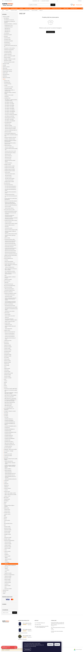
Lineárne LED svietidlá (8, 455)
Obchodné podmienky (45, 0)
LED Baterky (5, 76)
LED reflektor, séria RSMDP (9, 103)
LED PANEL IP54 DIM (8, 430)
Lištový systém (7, 359)
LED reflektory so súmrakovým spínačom (9, 22)
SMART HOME (5, 73)
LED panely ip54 (7, 42)
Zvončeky (6, 260)
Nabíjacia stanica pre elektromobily (11, 255)
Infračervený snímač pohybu (10, 173)
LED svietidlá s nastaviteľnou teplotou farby (11, 135)
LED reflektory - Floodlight (8, 451)
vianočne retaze (7, 511)
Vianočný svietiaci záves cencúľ (10, 151)
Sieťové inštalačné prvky (8, 258)
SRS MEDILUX (6, 500)
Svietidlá (4, 65)
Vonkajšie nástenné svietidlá (9, 166)
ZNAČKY (4, 79)
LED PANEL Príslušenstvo (9, 419)
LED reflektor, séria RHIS (9, 102)
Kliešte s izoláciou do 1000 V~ (10, 321)
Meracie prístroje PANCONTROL (9, 285)
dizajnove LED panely (7, 54)
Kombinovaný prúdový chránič (10, 263)
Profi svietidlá (6, 365)
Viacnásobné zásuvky (8, 228)
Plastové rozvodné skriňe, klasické (11, 201)
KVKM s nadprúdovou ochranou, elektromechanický (10, 273)
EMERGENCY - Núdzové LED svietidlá (10, 449)
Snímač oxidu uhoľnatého (9, 261)
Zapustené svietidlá (7, 529)
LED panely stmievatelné (8, 41)
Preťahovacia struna (8, 324)
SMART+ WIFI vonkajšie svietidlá (10, 493)
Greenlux (5, 517)
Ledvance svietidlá (6, 16)
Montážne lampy (8, 124)
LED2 (5, 525)
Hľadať (52, 4)
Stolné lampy (6, 370)
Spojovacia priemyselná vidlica (10, 243)
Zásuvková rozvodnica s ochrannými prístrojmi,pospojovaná (11, 218)
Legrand (5, 382)
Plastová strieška (8, 206)
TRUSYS (5, 482)
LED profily (6, 567)
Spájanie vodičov (7, 330)
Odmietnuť (50, 644)
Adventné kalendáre (8, 163)
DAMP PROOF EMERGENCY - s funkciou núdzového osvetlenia (11, 393)
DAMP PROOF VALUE (8, 405)
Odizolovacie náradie (8, 296)
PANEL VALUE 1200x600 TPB (9, 443)
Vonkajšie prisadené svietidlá (10, 170)
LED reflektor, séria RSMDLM (9, 110)
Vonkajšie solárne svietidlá (9, 181)
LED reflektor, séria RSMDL (9, 106)
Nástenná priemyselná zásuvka (10, 252)
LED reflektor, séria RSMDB (9, 105)
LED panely (6, 36)
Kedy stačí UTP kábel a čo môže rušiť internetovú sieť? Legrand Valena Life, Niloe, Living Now (57, 623)
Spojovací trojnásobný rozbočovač (11, 253)
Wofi (5, 522)
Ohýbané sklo (6, 363)
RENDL (5, 384)
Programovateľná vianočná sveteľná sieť (11, 149)
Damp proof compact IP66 (9, 396)
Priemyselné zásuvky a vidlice (9, 209)
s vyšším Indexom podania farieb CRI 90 (10, 46)
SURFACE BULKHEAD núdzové (10, 475)
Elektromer (6, 282)
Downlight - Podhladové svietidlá (9, 59)
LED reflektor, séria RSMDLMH (10, 120)
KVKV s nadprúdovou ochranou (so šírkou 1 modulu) (11, 269)
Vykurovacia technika (6, 77)
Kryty (6, 571)
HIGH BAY (5, 452)
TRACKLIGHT (6, 480)
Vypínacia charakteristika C (9, 267)
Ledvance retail (6, 80)
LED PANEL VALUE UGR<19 (9, 441)
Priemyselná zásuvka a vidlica (10, 239)
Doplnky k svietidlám (7, 377)
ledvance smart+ (7, 491)
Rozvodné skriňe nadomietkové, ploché (10, 190)
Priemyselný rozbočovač (9, 246)
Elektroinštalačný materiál (7, 69)
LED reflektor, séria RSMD (9, 119)
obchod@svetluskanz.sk (40, 622)
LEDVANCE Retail (5, 590)
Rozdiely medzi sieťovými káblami (57, 631)
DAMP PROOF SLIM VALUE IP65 (10, 402)
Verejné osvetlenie (7, 57)
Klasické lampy (6, 353)
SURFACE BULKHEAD (8, 470)
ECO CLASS (6, 412)
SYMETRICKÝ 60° (7, 30)
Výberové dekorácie (8, 155)
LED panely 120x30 (7, 39)
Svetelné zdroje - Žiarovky (7, 71)
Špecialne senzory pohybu (9, 178)
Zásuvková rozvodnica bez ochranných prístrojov (9, 216)
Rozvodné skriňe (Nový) (9, 184)
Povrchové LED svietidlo (9, 87)
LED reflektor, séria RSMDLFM (10, 111)
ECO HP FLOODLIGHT (7, 447)
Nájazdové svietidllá (8, 125)
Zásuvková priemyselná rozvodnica (11, 211)
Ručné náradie (7, 312)
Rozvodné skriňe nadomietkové (10, 187)
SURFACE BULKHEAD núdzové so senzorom (10, 477)
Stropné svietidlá (7, 371)
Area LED (6, 490)
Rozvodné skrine (7, 183)
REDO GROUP (6, 497)
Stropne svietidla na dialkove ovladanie (9, 506)
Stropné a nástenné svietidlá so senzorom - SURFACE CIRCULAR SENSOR (10, 466)
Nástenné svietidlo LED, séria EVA (10, 137)
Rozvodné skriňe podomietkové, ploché (10, 192)
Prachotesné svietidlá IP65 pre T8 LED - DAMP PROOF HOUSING (10, 400)
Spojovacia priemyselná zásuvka (10, 245)
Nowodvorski (6, 342)
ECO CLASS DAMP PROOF (9, 407)
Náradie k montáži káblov (9, 304)
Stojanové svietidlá (8, 543)
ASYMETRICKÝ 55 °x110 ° (9, 25)
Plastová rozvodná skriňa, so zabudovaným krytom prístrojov (10, 203)
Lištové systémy (7, 520)
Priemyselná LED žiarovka (8, 284)
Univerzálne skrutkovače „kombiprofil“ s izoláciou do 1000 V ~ (11, 319)
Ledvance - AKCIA (7, 496)
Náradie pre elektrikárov (8, 291)
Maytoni (5, 518)
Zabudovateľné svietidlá (8, 373)
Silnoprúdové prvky (7, 256)
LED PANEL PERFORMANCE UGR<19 (10, 426)
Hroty (5, 587)
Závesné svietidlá (7, 376)
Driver (6, 549)
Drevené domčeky (8, 158)
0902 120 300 (38, 624)
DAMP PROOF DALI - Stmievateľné (10, 398)
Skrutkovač (7, 317)
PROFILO (6, 568)
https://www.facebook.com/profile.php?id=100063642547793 (42, 627)
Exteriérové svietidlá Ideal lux (9, 574)
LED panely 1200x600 (7, 51)
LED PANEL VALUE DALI (8, 446)
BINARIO (6, 557)
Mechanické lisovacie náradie (10, 305)
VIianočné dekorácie (8, 145)
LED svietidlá (6, 357)
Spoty (5, 367)
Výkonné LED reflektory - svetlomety (10, 23)
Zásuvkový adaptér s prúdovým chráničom (10, 277)
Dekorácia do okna (8, 157)
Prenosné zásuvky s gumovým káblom (10, 236)
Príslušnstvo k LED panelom (9, 49)
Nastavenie (27, 649)
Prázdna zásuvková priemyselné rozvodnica (10, 213)
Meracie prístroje (7, 281)
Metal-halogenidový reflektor (10, 117)
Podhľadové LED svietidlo (9, 95)
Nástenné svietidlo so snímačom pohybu (10, 93)
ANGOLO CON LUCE (8, 559)
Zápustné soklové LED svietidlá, (10, 127)
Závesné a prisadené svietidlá (9, 62)
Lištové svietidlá (7, 532)
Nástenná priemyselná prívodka (10, 250)
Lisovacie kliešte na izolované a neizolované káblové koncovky (10, 302)
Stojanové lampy (7, 368)
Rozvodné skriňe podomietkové (10, 186)
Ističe (5, 275)
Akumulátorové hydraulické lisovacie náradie (11, 309)
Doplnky (6, 560)
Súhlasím (57, 644)
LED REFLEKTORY (7, 98)
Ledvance (5, 387)
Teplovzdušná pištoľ (8, 328)
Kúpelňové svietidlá (8, 573)
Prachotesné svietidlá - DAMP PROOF (10, 388)
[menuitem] (5, 8)
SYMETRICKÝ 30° (7, 28)
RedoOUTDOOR (7, 499)
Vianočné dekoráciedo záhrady (10, 152)
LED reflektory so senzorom (9, 19)
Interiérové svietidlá (7, 349)
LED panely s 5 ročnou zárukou (9, 48)
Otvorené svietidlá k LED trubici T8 (11, 130)
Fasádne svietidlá (7, 348)
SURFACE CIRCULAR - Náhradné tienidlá (10, 463)
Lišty (5, 536)
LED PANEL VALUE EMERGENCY (10, 438)
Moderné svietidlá (7, 360)
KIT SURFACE (7, 570)
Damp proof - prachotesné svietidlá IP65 (11, 391)
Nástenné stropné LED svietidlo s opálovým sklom (10, 143)
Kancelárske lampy (7, 351)
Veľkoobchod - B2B (36, 0)
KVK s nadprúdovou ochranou (10, 271)
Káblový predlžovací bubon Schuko (11, 233)
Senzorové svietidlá (8, 588)
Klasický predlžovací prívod (9, 225)
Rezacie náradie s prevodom (10, 316)
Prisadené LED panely (8, 52)
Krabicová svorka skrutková (9, 334)
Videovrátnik (5, 68)
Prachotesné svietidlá (8, 34)
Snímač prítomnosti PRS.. (9, 180)
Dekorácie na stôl (8, 154)
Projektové (6, 554)
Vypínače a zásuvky (6, 66)
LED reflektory (6, 18)
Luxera (5, 379)
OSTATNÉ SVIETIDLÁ (8, 122)
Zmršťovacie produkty (8, 287)
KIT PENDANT (7, 562)
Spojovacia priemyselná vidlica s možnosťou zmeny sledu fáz (10, 241)
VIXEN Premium (6, 508)
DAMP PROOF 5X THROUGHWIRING (10, 395)
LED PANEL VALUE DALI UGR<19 (10, 444)
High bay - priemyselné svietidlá (9, 55)
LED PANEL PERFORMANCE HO (10, 429)
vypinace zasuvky (7, 514)
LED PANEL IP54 (7, 427)
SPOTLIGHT (6, 457)
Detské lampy (6, 343)
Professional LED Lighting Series (10, 133)
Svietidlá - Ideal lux (7, 539)
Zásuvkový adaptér (8, 222)
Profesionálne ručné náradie (10, 295)
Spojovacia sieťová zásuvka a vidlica (11, 229)
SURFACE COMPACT (8, 468)
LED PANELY (6, 415)
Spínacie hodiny (7, 237)
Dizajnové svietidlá (7, 345)
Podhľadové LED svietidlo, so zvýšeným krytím (10, 90)
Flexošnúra (7, 226)
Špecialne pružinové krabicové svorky (10, 338)
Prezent (5, 385)
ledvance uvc (6, 485)
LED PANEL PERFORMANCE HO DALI (10, 432)
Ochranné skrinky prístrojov (9, 194)
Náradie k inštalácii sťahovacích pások (10, 327)
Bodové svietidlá (7, 551)
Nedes (5, 503)
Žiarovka (6, 553)
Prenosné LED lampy (7, 83)
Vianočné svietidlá (6, 63)
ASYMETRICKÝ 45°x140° (9, 27)
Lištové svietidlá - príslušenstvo (10, 565)
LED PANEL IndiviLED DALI (9, 435)
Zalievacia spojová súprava (9, 288)
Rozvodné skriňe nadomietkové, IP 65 (11, 196)
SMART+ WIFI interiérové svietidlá (10, 494)
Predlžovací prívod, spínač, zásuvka (11, 220)
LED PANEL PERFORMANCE (9, 420)
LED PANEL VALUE (7, 440)
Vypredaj (4, 591)
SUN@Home (6, 486)
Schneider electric (7, 512)
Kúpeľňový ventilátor (8, 279)
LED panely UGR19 (7, 44)
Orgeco (5, 502)
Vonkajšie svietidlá (7, 164)
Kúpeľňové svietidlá (7, 356)
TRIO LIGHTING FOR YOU (8, 523)
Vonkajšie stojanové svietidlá (10, 169)
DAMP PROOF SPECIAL (8, 404)
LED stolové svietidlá (8, 88)
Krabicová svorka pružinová (9, 333)
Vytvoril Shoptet (79, 649)
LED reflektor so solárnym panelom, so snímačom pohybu (11, 100)
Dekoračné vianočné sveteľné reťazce (10, 161)
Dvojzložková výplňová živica (10, 290)
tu (35, 646)
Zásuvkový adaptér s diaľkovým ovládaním (10, 232)
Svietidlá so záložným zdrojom (10, 139)
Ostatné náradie (7, 323)
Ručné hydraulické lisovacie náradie (11, 307)
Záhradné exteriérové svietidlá (10, 128)
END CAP (6, 563)
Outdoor (5, 380)
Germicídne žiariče (6, 74)
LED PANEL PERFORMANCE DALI (10, 422)
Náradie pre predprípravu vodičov (10, 293)
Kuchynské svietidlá (7, 354)
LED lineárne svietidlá (7, 60)
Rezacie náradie (7, 314)
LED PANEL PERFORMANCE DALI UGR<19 (10, 424)
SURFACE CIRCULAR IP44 (9, 461)
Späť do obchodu (50, 31)
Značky (4, 593)
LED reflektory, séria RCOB (9, 116)
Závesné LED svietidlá (8, 454)
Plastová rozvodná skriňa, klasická (11, 205)
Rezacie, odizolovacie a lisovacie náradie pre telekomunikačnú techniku (10, 299)
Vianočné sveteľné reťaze (9, 147)
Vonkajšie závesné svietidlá (9, 167)
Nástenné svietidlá (7, 362)
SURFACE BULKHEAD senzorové (10, 473)
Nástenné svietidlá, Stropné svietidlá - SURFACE (10, 459)
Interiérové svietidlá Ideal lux (9, 540)
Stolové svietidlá (7, 548)
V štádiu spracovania (7, 340)
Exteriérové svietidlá (7, 346)
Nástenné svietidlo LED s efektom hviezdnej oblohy (10, 141)
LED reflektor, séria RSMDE (9, 113)
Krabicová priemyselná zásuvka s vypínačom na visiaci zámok (10, 249)
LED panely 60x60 (7, 37)
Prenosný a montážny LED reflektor (11, 114)
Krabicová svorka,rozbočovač (10, 331)
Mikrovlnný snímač (8, 175)
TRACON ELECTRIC (7, 82)
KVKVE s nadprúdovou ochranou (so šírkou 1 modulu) (11, 265)
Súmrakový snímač (8, 177)
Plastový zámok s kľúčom (9, 208)
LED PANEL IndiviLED (8, 433)
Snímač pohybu (7, 172)
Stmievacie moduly (8, 131)
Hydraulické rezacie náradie (9, 311)
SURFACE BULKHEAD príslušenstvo (11, 479)
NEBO (5, 515)
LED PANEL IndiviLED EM (8, 437)
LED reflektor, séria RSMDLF (9, 108)
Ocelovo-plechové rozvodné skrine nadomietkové (11, 199)
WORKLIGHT (6, 483)
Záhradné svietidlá (7, 374)
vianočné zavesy (7, 509)
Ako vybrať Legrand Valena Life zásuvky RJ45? (58, 628)
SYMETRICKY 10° (7, 31)
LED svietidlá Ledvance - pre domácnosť (9, 409)
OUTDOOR (6, 414)
